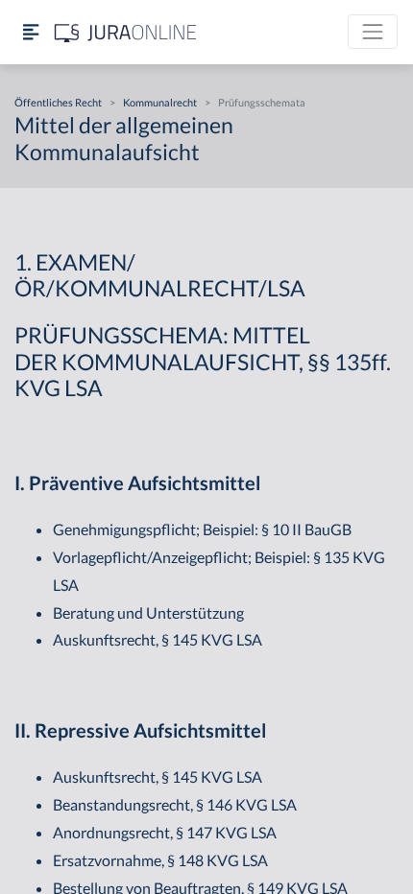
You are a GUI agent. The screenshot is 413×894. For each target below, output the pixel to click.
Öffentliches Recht (58, 102)
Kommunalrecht (160, 102)
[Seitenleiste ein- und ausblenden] (30, 32)
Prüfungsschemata (261, 102)
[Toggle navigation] (373, 31)
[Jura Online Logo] (126, 32)
